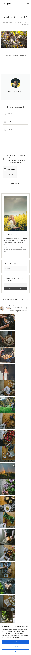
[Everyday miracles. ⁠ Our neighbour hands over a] (8, 454)
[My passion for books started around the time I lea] (8, 355)
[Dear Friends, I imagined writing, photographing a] (8, 339)
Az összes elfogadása (16, 641)
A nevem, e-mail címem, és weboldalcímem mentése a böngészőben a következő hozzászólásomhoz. (16, 159)
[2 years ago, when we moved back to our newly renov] (8, 520)
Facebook (8, 56)
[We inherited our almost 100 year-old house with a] (8, 487)
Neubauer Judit (7, 23)
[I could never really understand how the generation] (8, 603)
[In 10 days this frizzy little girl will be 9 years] (8, 586)
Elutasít (15, 651)
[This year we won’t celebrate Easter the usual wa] (8, 553)
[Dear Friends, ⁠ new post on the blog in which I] (8, 570)
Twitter (15, 56)
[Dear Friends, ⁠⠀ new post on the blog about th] (8, 504)
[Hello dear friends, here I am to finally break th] (8, 372)
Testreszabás (16, 646)
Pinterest (23, 56)
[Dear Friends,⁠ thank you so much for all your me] (8, 421)
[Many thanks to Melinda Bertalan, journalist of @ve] (8, 537)
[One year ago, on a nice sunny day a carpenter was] (8, 322)
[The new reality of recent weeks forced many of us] (8, 619)
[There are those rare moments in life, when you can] (8, 471)
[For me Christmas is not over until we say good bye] (8, 388)
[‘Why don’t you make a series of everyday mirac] (8, 438)
